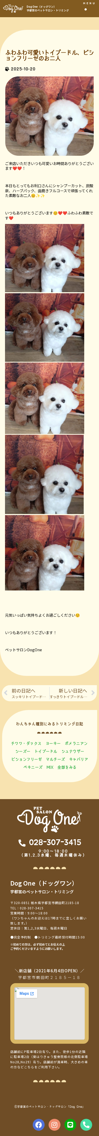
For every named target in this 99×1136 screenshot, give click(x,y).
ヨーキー (53, 743)
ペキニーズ (33, 767)
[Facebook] (39, 1125)
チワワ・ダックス (26, 743)
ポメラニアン (76, 743)
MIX (50, 767)
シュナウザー (72, 751)
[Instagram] (54, 1125)
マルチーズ (55, 759)
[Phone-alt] (86, 1125)
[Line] (70, 1125)
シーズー (22, 751)
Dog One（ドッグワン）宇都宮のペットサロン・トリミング (48, 8)
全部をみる (67, 767)
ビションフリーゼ (26, 759)
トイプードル (45, 751)
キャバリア (78, 759)
